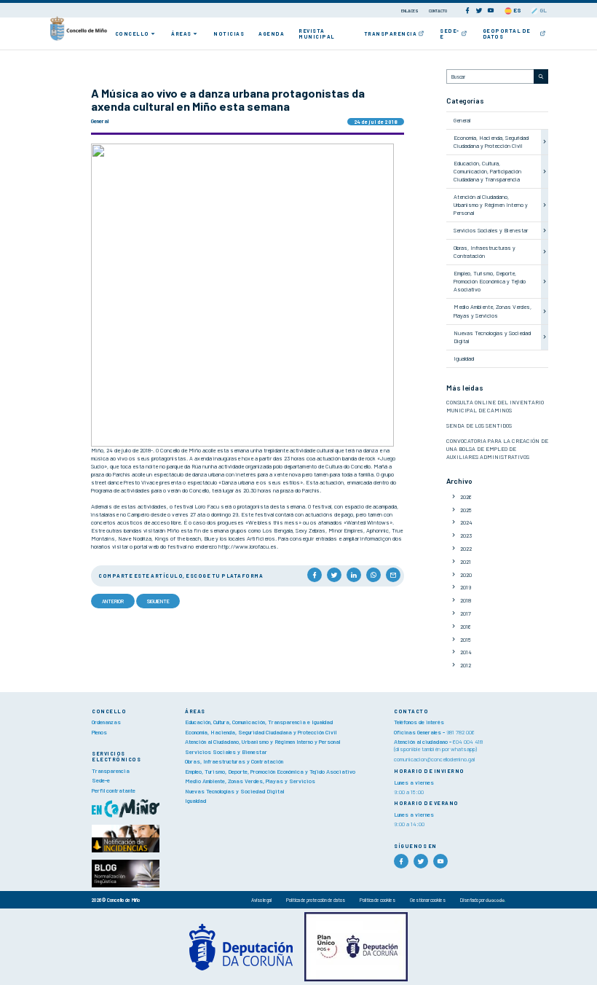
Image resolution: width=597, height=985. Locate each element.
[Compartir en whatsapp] (373, 575)
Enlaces (410, 10)
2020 (466, 574)
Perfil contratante (113, 790)
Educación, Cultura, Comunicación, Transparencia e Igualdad (259, 722)
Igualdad (464, 358)
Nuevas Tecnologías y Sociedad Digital (234, 791)
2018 (465, 600)
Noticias (228, 33)
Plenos (99, 732)
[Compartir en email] (393, 575)
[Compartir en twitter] (334, 575)
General (462, 120)
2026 (466, 497)
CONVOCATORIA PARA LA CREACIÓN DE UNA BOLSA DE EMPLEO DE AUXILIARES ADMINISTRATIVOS (497, 448)
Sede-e (449, 33)
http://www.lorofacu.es (247, 546)
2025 (466, 510)
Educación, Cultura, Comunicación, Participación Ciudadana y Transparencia (487, 171)
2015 (465, 639)
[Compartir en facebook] (314, 575)
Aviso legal (261, 900)
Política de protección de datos (315, 900)
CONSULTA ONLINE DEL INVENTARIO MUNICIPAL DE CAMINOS (495, 406)
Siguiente (158, 601)
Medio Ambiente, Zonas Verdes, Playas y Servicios (492, 310)
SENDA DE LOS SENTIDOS (479, 425)
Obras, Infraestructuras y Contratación (484, 251)
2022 (466, 548)
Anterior (113, 601)
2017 (465, 613)
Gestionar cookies (428, 900)
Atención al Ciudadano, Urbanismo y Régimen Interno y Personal (491, 204)
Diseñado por (473, 900)
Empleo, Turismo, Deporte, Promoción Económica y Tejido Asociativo (490, 281)
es (516, 10)
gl (542, 10)
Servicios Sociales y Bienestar (491, 230)
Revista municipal (316, 33)
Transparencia (390, 33)
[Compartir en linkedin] (354, 575)
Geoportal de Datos (507, 33)
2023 (466, 535)
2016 (465, 626)
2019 (465, 587)
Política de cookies (377, 900)
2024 (466, 522)
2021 (465, 561)
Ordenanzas (106, 722)
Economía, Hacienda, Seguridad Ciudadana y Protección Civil (491, 141)
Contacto (438, 10)
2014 (466, 652)
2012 (465, 665)
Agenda (271, 33)
